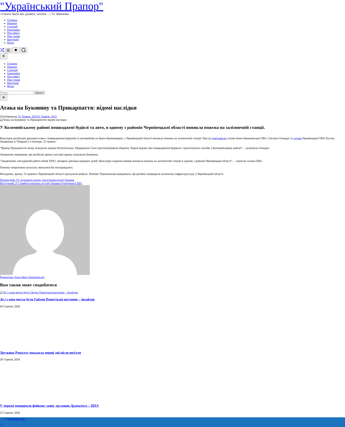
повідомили (219, 138)
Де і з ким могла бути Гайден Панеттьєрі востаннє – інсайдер (47, 299)
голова (297, 138)
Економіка (13, 29)
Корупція (13, 39)
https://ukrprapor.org (32, 277)
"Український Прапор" (51, 6)
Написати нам (16, 418)
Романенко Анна (10, 277)
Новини (12, 23)
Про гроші (13, 36)
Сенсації (12, 26)
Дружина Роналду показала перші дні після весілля (40, 352)
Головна (12, 20)
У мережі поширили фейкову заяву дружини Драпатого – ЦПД (49, 406)
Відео (10, 42)
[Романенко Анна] (45, 273)
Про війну (13, 33)
